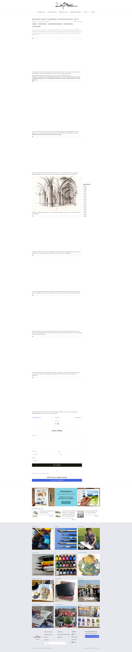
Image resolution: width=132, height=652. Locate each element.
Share (80, 21)
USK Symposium (36, 26)
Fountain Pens (35, 552)
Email (74, 634)
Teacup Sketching (82, 552)
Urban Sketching (63, 12)
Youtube (74, 639)
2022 (85, 209)
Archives (86, 648)
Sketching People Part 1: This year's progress (92, 512)
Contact (93, 12)
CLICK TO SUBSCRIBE (57, 480)
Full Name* (34, 451)
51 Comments (71, 518)
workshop (60, 632)
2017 (85, 201)
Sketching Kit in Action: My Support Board (47, 512)
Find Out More (91, 75)
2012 (85, 193)
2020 (85, 206)
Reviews (80, 604)
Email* (59, 451)
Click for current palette (89, 52)
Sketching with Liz (52, 12)
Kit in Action (81, 526)
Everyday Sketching (36, 578)
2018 (85, 203)
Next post (78, 417)
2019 (85, 204)
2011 (85, 191)
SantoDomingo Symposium (55, 24)
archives (46, 640)
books (45, 637)
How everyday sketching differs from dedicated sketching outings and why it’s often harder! (69, 513)
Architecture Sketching (63, 634)
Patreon (74, 642)
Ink (55, 552)
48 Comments (50, 514)
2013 (85, 194)
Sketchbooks (58, 578)
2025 (85, 214)
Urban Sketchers (68, 24)
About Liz (86, 12)
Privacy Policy (95, 648)
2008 (85, 186)
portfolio (60, 637)
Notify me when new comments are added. (40, 473)
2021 (85, 208)
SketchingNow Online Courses (90, 37)
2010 (85, 189)
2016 (85, 199)
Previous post (37, 417)
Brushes (57, 526)
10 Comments (95, 514)
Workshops (81, 578)
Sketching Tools (41, 12)
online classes (47, 634)
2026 (85, 216)
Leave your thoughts (44, 21)
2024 (85, 212)
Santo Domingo (42, 24)
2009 (85, 188)
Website (33, 457)
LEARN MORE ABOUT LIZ (90, 39)
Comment (34, 435)
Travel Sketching (36, 604)
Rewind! (34, 24)
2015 (85, 198)
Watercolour (35, 526)
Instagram (75, 637)
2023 (85, 211)
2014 (85, 196)
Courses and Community (75, 12)
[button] (65, 643)
